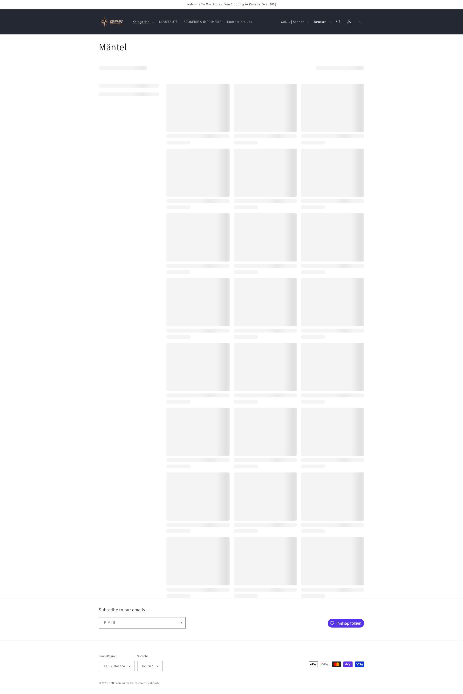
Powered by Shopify (147, 683)
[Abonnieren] (180, 623)
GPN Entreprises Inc (121, 683)
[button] (143, 22)
